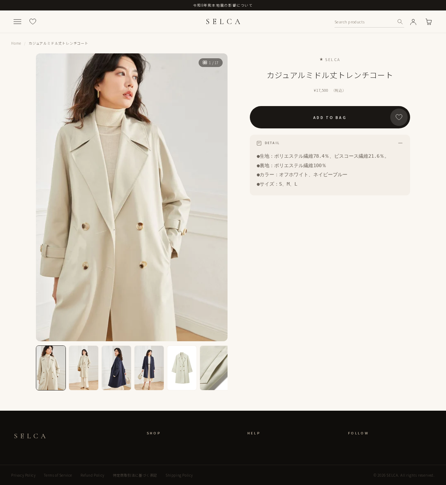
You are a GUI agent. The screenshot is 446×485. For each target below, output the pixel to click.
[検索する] (400, 21)
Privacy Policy (23, 475)
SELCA (224, 21)
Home (16, 43)
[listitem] (51, 367)
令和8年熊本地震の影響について (223, 5)
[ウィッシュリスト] (32, 21)
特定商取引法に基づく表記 (135, 475)
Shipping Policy (179, 475)
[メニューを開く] (17, 21)
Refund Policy (92, 475)
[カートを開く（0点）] (428, 21)
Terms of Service (58, 475)
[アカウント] (413, 21)
